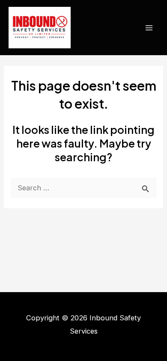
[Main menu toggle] (148, 27)
